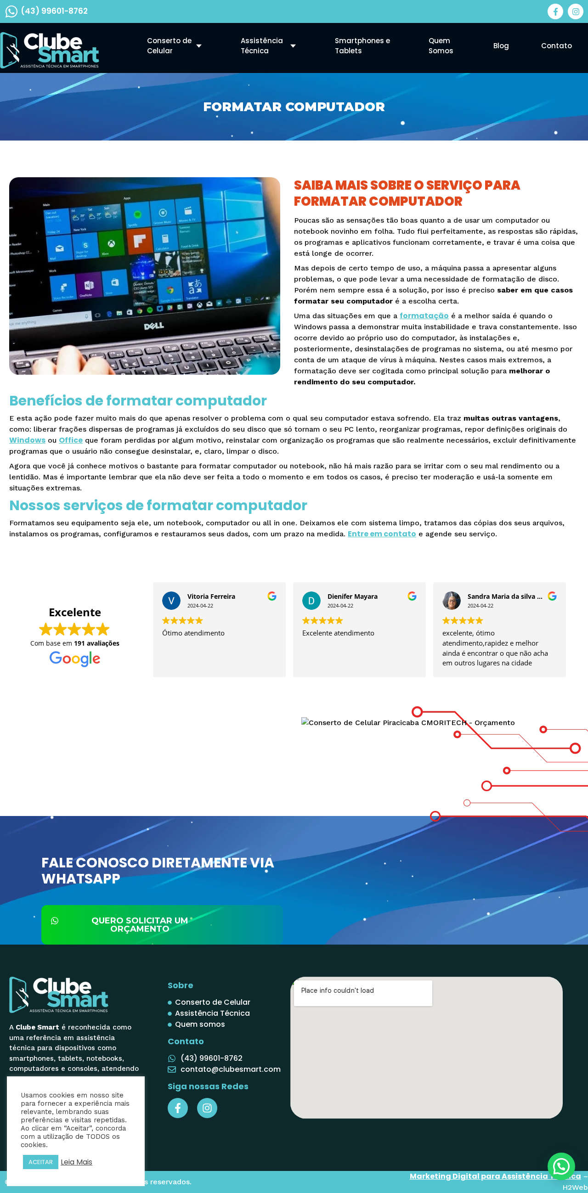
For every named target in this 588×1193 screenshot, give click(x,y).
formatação (424, 315)
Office (71, 440)
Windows (27, 440)
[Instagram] (575, 11)
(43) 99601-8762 (54, 11)
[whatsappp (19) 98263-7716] (11, 11)
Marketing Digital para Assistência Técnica (495, 1176)
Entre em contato (382, 534)
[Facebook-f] (555, 11)
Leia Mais (76, 1162)
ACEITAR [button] (40, 1162)
